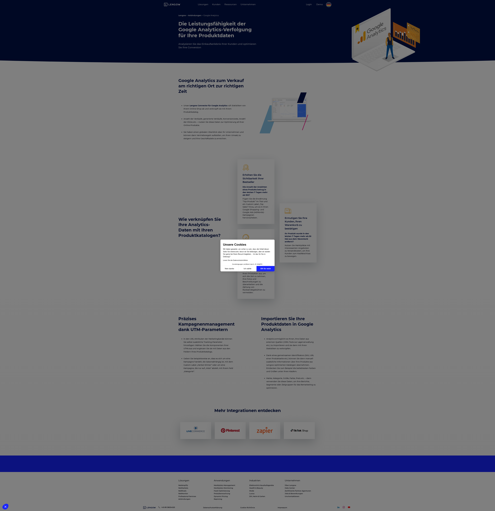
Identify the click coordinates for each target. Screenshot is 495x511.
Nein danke (229, 269)
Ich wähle (247, 269)
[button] (5, 507)
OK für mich (265, 269)
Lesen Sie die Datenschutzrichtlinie (235, 260)
